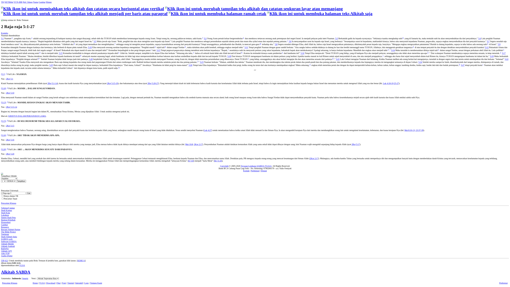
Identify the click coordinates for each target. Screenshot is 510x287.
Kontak (246, 171)
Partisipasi (255, 171)
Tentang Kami (96, 283)
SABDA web (6, 239)
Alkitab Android (8, 246)
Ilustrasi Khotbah (8, 220)
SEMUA (81, 260)
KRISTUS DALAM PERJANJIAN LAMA (27, 116)
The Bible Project (8, 232)
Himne (49, 2)
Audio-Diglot (6, 256)
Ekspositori (5, 222)
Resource (5, 227)
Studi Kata (5, 213)
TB (2, 2)
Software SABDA (9, 241)
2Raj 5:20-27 (152, 83)
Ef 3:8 (191, 161)
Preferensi (503, 283)
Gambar (42, 2)
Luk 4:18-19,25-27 (391, 83)
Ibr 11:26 (218, 161)
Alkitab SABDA (15, 272)
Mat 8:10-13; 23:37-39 (413, 130)
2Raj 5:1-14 (52, 83)
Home (35, 283)
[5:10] (3, 88)
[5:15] (3, 121)
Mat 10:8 (189, 144)
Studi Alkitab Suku (9, 237)
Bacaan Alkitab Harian (10, 229)
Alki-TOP (5, 253)
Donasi (264, 171)
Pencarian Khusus (8, 203)
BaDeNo (5, 249)
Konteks (4, 33)
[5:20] (3, 149)
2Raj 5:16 (10, 140)
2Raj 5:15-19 (112, 83)
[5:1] (3, 74)
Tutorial (70, 283)
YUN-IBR (18, 2)
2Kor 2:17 (198, 144)
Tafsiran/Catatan (8, 208)
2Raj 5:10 (10, 93)
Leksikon (5, 215)
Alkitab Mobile (7, 244)
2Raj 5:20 (10, 154)
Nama (35, 2)
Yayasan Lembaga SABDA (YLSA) (256, 166)
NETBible (8, 2)
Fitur (59, 283)
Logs (86, 283)
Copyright (224, 166)
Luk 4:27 (208, 130)
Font (64, 283)
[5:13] (3, 102)
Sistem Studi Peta (8, 217)
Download (50, 283)
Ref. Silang (28, 2)
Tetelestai (5, 234)
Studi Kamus (6, 210)
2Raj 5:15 (10, 126)
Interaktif (79, 283)
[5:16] (3, 135)
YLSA (22, 265)
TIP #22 (4, 260)
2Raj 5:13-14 (11, 107)
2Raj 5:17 (356, 144)
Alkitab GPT (6, 251)
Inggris (25, 278)
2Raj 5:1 (9, 79)
